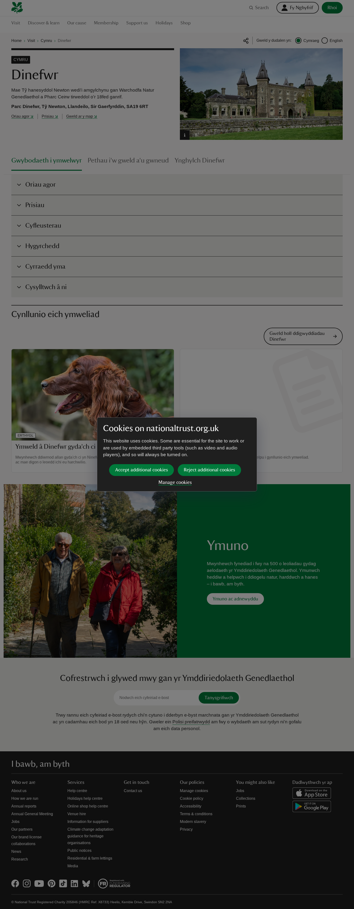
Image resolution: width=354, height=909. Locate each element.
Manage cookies (175, 482)
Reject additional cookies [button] (209, 470)
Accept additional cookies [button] (141, 470)
